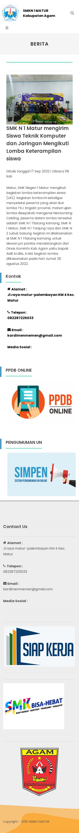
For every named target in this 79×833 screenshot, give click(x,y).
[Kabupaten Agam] (39, 771)
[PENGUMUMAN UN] (41, 474)
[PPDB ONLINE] (41, 402)
